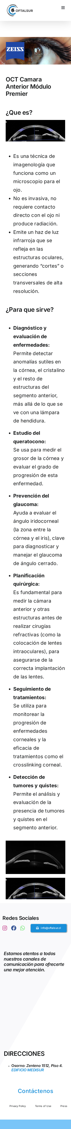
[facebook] (13, 928)
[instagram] (4, 928)
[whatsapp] (22, 928)
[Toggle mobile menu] (63, 8)
